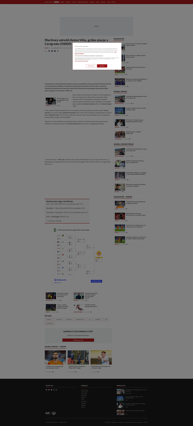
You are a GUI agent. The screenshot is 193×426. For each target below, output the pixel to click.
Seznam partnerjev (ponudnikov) (81, 61)
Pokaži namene (91, 65)
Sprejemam (102, 65)
